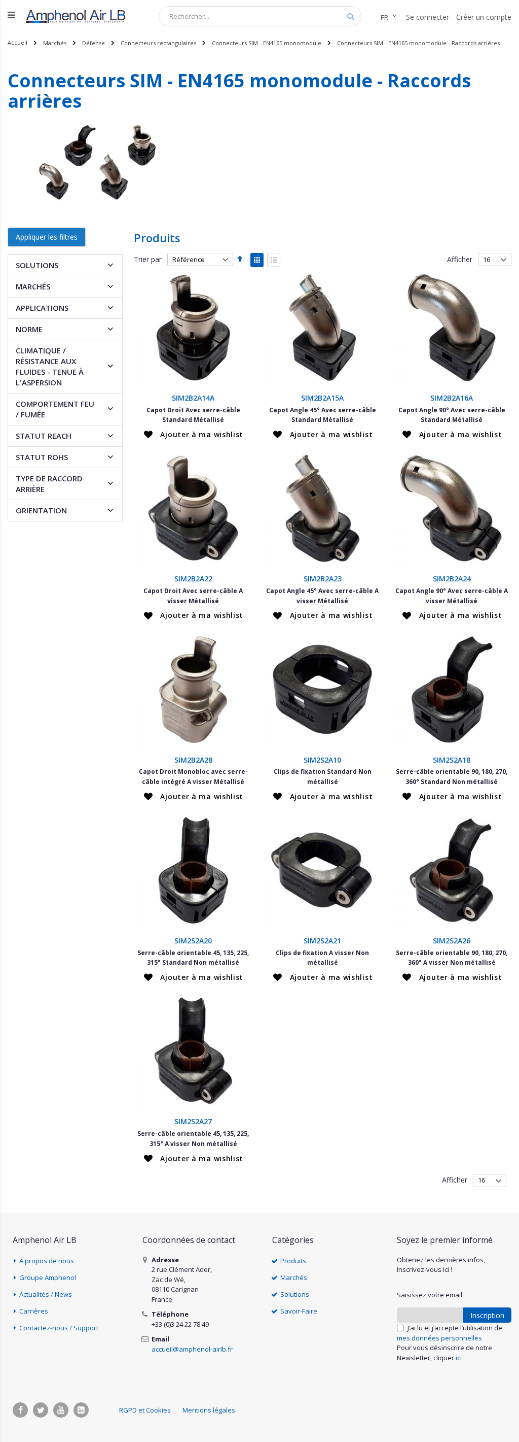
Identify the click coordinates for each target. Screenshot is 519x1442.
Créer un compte (483, 17)
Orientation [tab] (41, 510)
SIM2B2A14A (193, 398)
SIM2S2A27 (193, 1121)
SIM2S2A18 (451, 760)
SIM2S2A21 (322, 940)
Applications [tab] (42, 308)
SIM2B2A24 (452, 578)
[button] (193, 434)
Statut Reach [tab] (43, 436)
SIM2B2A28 (193, 760)
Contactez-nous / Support (58, 1327)
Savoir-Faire (298, 1311)
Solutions (294, 1294)
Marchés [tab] (33, 286)
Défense (93, 43)
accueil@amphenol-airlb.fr (192, 1349)
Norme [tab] (29, 329)
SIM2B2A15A (322, 398)
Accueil (17, 42)
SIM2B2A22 (193, 578)
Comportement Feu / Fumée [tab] (55, 409)
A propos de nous (46, 1260)
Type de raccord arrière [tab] (49, 483)
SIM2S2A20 (193, 940)
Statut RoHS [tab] (42, 457)
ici (459, 1357)
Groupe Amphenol (47, 1277)
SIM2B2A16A (451, 398)
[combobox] (260, 16)
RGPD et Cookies (145, 1410)
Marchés (54, 43)
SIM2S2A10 (322, 760)
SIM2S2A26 (451, 940)
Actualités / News (45, 1294)
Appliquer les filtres (47, 237)
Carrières (33, 1311)
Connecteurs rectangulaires (158, 43)
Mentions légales (208, 1410)
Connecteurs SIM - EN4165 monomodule (266, 43)
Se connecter (427, 17)
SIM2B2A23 (323, 578)
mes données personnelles (439, 1337)
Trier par (148, 259)
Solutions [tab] (37, 265)
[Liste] (273, 260)
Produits (293, 1260)
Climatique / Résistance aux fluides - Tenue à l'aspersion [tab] (50, 366)
